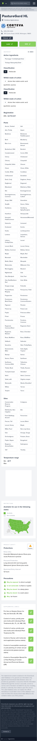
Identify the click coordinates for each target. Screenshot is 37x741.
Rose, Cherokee (25, 332)
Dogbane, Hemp (25, 179)
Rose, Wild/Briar (25, 337)
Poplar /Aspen (9, 440)
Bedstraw (8, 134)
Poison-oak (23, 309)
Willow (7, 387)
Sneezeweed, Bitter (9, 350)
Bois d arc (8, 143)
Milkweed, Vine (25, 265)
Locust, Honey (24, 246)
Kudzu (7, 231)
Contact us (6, 731)
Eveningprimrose (25, 191)
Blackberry (23, 140)
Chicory (7, 160)
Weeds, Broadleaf (25, 383)
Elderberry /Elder (25, 187)
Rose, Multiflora (10, 337)
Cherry (7, 157)
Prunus (22, 316)
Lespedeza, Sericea (24, 235)
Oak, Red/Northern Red (11, 281)
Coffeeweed (9, 176)
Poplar (7, 312)
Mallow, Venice (25, 250)
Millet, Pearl (8, 429)
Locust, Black (9, 246)
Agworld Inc (11, 739)
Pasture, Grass (25, 436)
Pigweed (7, 305)
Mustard (23, 269)
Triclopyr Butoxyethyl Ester (13, 62)
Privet (6, 316)
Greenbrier (23, 200)
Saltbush (7, 341)
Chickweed (23, 157)
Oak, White (23, 280)
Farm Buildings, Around (10, 416)
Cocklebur (23, 172)
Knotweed (8, 227)
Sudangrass (24, 444)
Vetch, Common (25, 375)
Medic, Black (9, 261)
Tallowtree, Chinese (23, 363)
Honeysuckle (24, 214)
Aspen (22, 130)
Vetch (6, 375)
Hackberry (8, 208)
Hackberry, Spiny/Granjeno (25, 209)
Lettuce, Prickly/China (9, 241)
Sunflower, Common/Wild (9, 363)
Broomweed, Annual (24, 144)
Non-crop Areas (25, 429)
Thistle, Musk (9, 368)
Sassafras (8, 345)
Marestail (8, 257)
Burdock (23, 149)
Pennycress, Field (25, 290)
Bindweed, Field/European (25, 135)
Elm (6, 191)
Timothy (22, 450)
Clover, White (24, 168)
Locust (22, 240)
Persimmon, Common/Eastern (25, 300)
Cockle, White (9, 172)
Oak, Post (23, 276)
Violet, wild (8, 379)
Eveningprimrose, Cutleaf (25, 195)
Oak (21, 272)
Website (6, 38)
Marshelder (24, 257)
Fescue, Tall (8, 421)
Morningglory (9, 269)
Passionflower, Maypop (9, 291)
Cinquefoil (23, 160)
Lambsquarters (25, 231)
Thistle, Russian (25, 368)
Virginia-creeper (25, 379)
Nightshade (8, 272)
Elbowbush (8, 187)
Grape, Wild (8, 200)
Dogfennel (8, 183)
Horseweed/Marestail (26, 217)
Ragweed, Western (8, 333)
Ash (21, 126)
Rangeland (23, 440)
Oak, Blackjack (9, 276)
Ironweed (23, 223)
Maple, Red (23, 254)
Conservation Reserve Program (9, 404)
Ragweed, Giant (25, 326)
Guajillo (7, 204)
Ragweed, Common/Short (9, 327)
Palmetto (23, 286)
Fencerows (23, 415)
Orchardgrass (9, 436)
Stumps (7, 354)
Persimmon (24, 295)
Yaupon (7, 390)
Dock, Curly (8, 179)
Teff (6, 450)
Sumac (22, 354)
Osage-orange (9, 286)
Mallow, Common (10, 250)
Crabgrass (23, 402)
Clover (7, 168)
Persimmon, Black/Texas (8, 300)
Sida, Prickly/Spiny (26, 345)
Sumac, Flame (9, 358)
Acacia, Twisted (10, 126)
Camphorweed (9, 153)
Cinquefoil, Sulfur (10, 164)
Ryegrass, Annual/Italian (9, 445)
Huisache (8, 223)
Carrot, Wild (24, 153)
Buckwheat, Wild (10, 149)
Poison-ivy (8, 309)
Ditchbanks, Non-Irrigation (10, 411)
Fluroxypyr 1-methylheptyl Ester (14, 59)
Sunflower (23, 358)
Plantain (22, 305)
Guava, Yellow (24, 204)
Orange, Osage (25, 433)
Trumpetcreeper (10, 372)
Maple (7, 254)
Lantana (7, 234)
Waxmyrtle (8, 383)
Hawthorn (8, 214)
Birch (6, 140)
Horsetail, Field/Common (9, 218)
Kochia (22, 227)
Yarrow (22, 387)
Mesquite (23, 261)
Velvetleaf (23, 372)
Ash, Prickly (8, 130)
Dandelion (23, 176)
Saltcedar (23, 341)
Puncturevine (9, 320)
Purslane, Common (23, 321)
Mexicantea (8, 265)
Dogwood (23, 183)
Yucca (22, 390)
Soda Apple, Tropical (24, 350)
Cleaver (22, 164)
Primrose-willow (25, 312)
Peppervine (8, 295)
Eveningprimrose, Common (10, 195)
